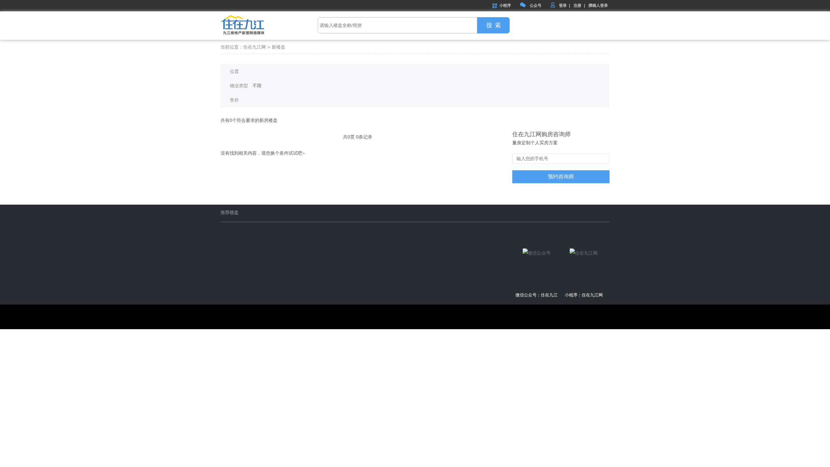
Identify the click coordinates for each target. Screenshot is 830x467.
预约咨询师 (561, 176)
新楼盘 (278, 47)
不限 (257, 85)
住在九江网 (254, 47)
